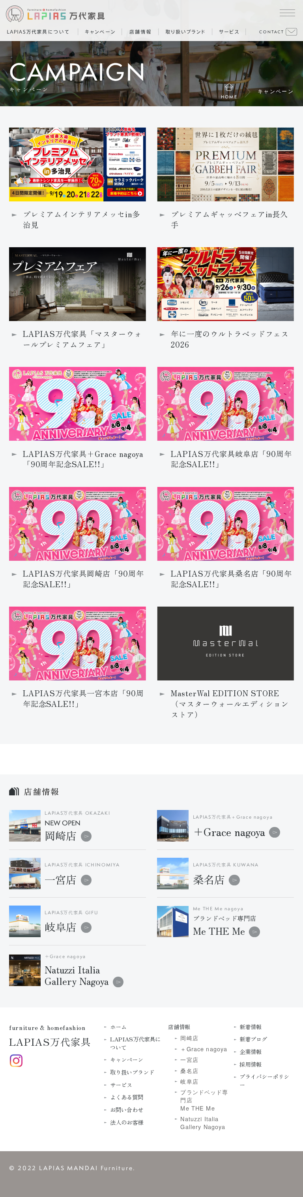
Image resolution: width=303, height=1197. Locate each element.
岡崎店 (62, 831)
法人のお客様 (126, 1122)
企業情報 (250, 1052)
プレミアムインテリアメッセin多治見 (81, 219)
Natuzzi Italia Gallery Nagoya (202, 1123)
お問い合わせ (126, 1110)
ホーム (118, 1027)
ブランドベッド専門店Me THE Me (204, 1100)
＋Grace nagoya (229, 831)
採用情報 (250, 1064)
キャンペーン (126, 1060)
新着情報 (250, 1027)
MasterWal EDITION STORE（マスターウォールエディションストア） (230, 704)
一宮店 (61, 879)
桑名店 (209, 879)
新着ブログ (253, 1039)
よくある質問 (126, 1097)
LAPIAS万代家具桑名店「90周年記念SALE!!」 (231, 579)
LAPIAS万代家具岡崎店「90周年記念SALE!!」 (83, 579)
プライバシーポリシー (264, 1080)
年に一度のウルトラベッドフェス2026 (230, 339)
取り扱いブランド (132, 1072)
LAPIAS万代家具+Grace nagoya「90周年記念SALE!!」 (83, 459)
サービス (121, 1085)
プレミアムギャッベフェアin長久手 (229, 219)
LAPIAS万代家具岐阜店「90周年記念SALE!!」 (231, 459)
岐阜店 (61, 926)
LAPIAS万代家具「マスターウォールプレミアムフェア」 (82, 339)
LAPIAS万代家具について (135, 1043)
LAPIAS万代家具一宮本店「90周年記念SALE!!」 (83, 698)
